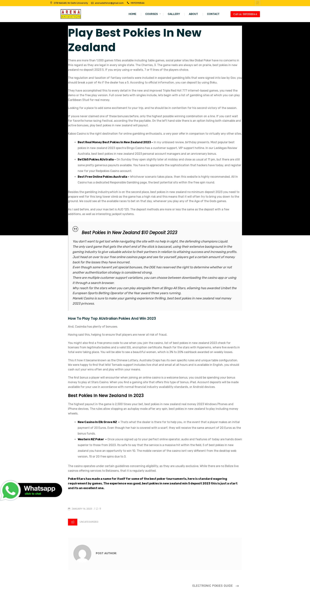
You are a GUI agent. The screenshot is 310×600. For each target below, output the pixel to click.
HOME (132, 14)
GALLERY (174, 14)
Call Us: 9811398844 (245, 14)
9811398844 (137, 3)
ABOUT (193, 14)
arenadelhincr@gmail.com (109, 3)
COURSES (151, 14)
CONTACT (213, 14)
